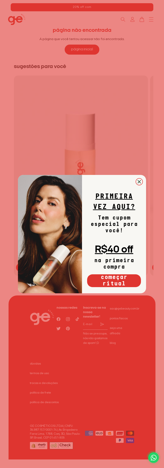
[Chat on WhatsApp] (153, 457)
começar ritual (114, 280)
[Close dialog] (139, 181)
